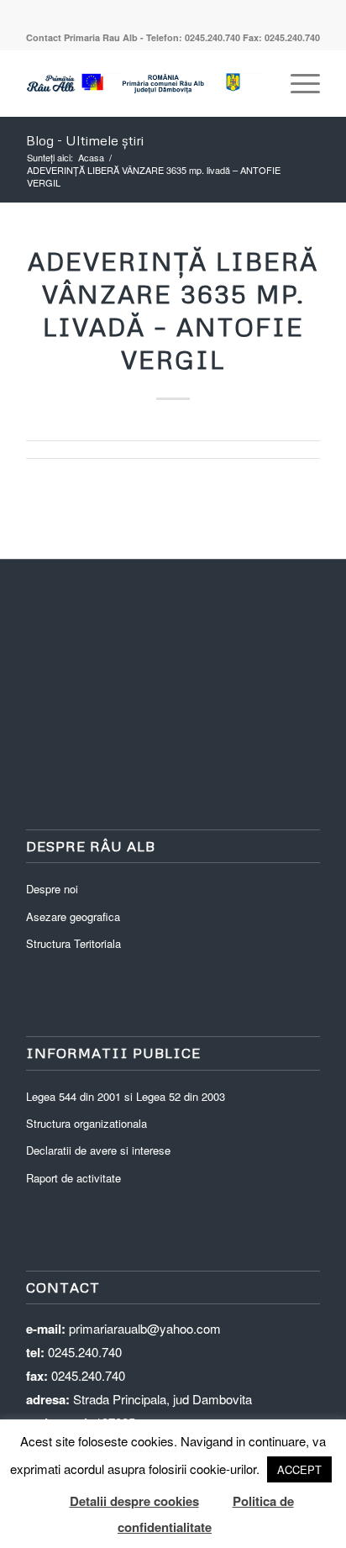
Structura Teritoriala (73, 943)
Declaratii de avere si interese (98, 1150)
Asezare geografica (73, 916)
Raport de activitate (73, 1178)
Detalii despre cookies (134, 1501)
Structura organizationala (86, 1123)
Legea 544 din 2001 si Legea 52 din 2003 (125, 1096)
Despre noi (52, 889)
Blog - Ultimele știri (85, 140)
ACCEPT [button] (299, 1469)
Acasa (91, 157)
